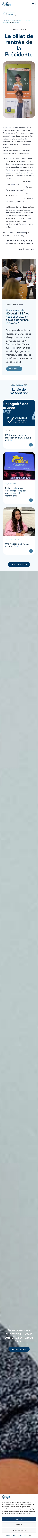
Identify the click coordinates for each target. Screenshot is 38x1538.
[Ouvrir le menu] (33, 4)
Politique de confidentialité (24, 1535)
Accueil (6, 20)
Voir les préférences (19, 1530)
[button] (35, 1497)
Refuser (19, 1525)
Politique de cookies (11, 1535)
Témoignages (16, 20)
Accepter (19, 1519)
